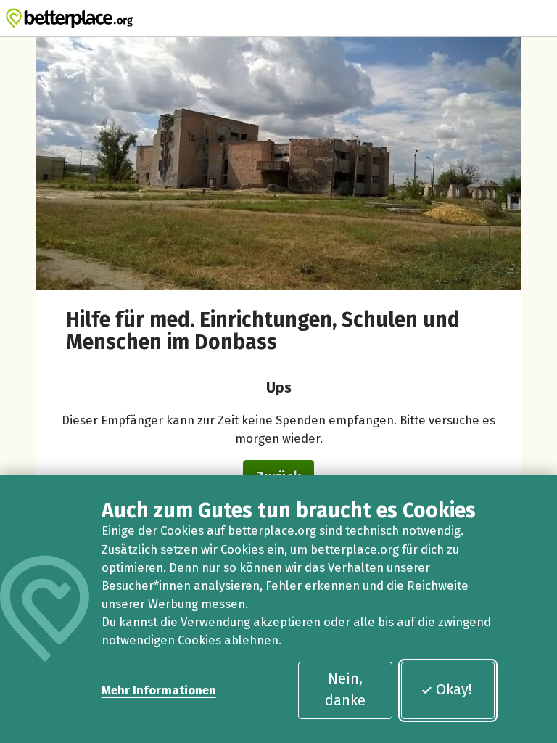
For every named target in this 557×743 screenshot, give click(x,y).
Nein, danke (345, 689)
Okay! (454, 689)
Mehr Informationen (159, 690)
